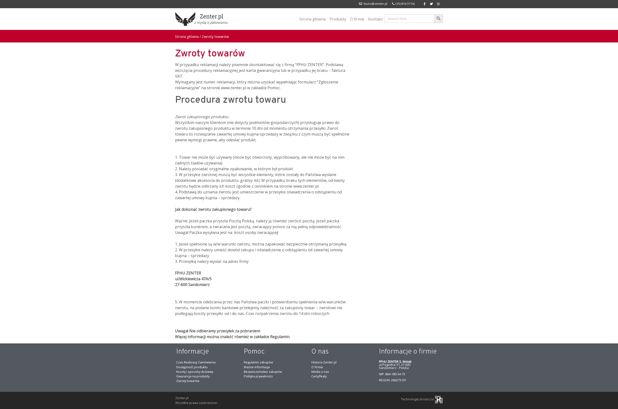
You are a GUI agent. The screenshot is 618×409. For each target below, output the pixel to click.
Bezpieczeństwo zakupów (263, 371)
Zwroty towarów (210, 54)
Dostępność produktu (192, 367)
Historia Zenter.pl (324, 362)
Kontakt (375, 19)
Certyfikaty (319, 376)
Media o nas (320, 371)
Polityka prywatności (258, 376)
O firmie (357, 19)
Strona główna (312, 19)
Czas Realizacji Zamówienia (196, 362)
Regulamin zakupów (258, 362)
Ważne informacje (257, 367)
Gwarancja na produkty (193, 376)
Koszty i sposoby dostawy (194, 371)
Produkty (338, 19)
